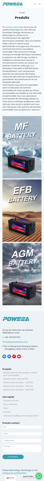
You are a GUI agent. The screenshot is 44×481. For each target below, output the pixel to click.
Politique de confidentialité (14, 473)
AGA (32, 65)
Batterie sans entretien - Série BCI (18, 382)
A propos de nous (11, 400)
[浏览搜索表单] (35, 4)
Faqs (5, 408)
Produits (7, 412)
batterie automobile (14, 27)
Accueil (22, 12)
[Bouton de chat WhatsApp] (39, 476)
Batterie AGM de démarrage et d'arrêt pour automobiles (20, 374)
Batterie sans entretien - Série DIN (18, 389)
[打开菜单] (40, 4)
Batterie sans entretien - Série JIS (18, 386)
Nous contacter (10, 404)
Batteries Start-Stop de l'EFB (15, 379)
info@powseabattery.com (16, 342)
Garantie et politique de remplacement (21, 416)
